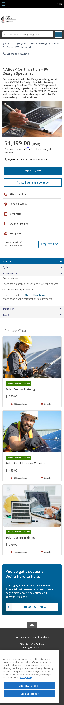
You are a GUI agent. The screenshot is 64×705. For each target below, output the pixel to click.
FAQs (6, 314)
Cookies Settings (29, 693)
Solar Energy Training (20, 389)
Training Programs (19, 43)
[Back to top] (32, 636)
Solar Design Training (20, 537)
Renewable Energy (39, 43)
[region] (29, 676)
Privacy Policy (26, 677)
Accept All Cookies (29, 685)
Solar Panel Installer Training (25, 463)
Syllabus (7, 267)
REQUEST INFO (49, 244)
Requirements (10, 273)
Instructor (8, 308)
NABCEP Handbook (34, 295)
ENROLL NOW (33, 171)
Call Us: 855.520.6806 (16, 53)
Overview (8, 261)
